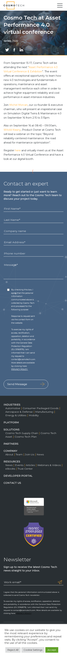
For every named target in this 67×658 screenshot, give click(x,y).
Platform (11, 422)
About (9, 454)
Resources (12, 461)
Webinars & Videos (49, 465)
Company (10, 450)
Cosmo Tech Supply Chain (21, 433)
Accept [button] (52, 649)
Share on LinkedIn (21, 49)
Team (19, 454)
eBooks (10, 468)
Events (19, 465)
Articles (30, 465)
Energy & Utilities (15, 415)
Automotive (12, 408)
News (40, 454)
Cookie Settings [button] (33, 649)
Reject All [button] (13, 649)
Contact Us (12, 482)
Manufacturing (44, 411)
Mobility (34, 415)
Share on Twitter (7, 49)
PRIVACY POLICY (19, 369)
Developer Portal (18, 475)
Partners (11, 443)
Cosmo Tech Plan (26, 436)
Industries (12, 404)
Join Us (29, 454)
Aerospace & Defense (19, 411)
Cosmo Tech (15, 5)
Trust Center (25, 468)
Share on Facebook (14, 49)
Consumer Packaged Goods (40, 408)
